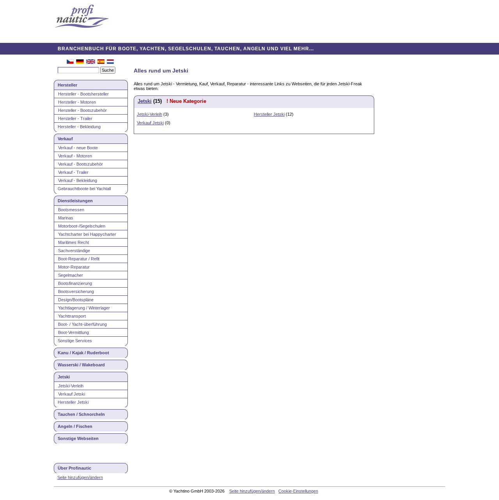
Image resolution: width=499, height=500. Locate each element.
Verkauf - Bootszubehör (80, 164)
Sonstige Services (75, 340)
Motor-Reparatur (74, 267)
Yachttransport (72, 316)
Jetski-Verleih (70, 385)
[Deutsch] (80, 62)
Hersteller (67, 85)
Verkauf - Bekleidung (77, 180)
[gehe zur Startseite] (82, 17)
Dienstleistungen (75, 200)
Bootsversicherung (76, 291)
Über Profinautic (74, 468)
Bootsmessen (71, 209)
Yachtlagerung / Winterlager (84, 308)
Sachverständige (74, 250)
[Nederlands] (110, 62)
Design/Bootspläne (76, 299)
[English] (90, 62)
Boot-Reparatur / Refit (78, 258)
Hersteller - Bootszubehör (82, 110)
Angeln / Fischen (75, 426)
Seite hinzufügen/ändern (80, 477)
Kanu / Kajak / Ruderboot (83, 352)
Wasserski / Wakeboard (81, 364)
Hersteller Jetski (73, 402)
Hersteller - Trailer (75, 118)
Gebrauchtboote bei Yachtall (84, 188)
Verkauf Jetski (71, 394)
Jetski (64, 377)
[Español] (100, 62)
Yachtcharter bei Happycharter (87, 234)
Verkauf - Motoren (75, 156)
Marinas (65, 218)
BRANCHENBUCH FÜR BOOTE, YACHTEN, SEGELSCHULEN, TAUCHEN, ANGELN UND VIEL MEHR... (186, 48)
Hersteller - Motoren (77, 102)
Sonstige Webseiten (78, 438)
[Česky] (70, 62)
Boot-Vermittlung (73, 332)
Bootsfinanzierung (75, 283)
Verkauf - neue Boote (78, 147)
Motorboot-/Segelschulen (81, 226)
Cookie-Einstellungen (298, 491)
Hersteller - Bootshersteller (83, 94)
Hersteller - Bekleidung (79, 126)
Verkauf (65, 138)
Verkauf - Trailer (73, 172)
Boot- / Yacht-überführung (82, 324)
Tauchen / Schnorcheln (81, 414)
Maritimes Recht (73, 242)
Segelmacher (70, 275)
